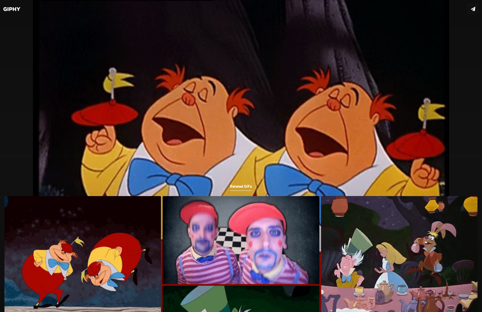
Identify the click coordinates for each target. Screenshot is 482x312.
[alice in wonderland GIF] (241, 156)
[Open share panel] (473, 9)
